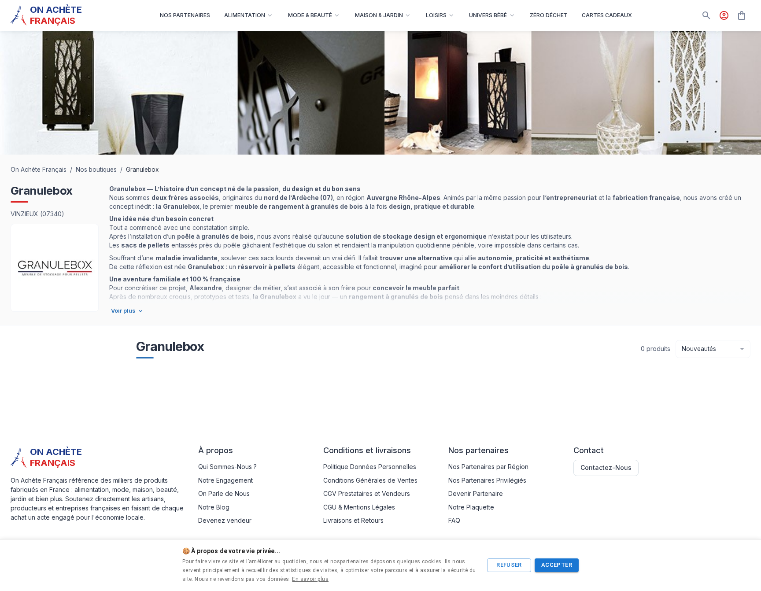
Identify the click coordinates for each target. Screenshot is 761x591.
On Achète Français (38, 169)
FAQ (454, 520)
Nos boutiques (96, 169)
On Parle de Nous (224, 493)
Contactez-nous (606, 467)
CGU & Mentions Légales (359, 507)
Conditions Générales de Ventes (370, 480)
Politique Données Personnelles (369, 466)
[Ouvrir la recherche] (706, 15)
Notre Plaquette (471, 507)
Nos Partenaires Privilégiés (487, 480)
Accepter (556, 564)
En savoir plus (310, 579)
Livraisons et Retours (353, 520)
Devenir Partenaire (475, 493)
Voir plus (123, 310)
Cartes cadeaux (607, 15)
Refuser (509, 564)
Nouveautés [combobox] (699, 348)
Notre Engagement (225, 480)
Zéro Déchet (549, 15)
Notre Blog (213, 507)
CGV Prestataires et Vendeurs (366, 493)
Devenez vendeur (224, 520)
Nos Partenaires (185, 15)
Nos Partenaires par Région (488, 466)
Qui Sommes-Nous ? (227, 466)
